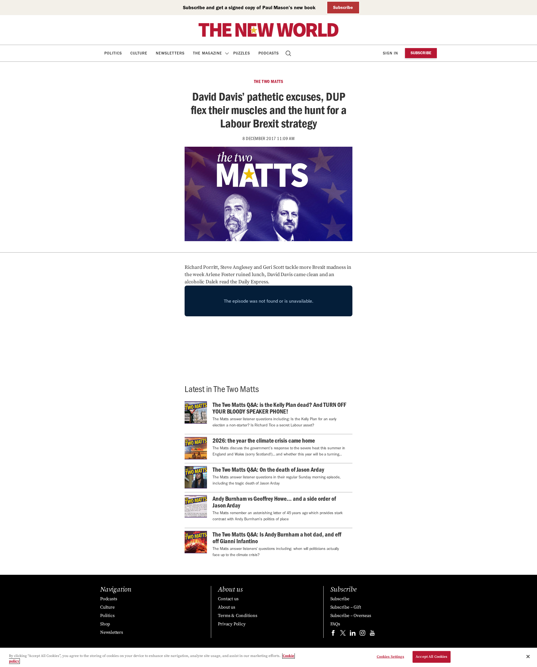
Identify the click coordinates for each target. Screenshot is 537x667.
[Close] (528, 657)
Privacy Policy (231, 624)
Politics (113, 53)
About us (226, 607)
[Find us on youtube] (372, 634)
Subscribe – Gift (345, 607)
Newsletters (170, 53)
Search (289, 53)
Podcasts (268, 53)
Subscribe (343, 7)
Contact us (228, 599)
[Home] (268, 30)
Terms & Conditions (237, 615)
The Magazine (207, 53)
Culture (138, 53)
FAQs (335, 624)
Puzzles (241, 53)
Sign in (390, 53)
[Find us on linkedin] (352, 634)
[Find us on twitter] (343, 634)
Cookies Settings (390, 656)
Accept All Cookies (431, 656)
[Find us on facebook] (333, 634)
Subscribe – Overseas (350, 615)
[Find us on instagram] (362, 634)
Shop (105, 624)
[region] (268, 657)
